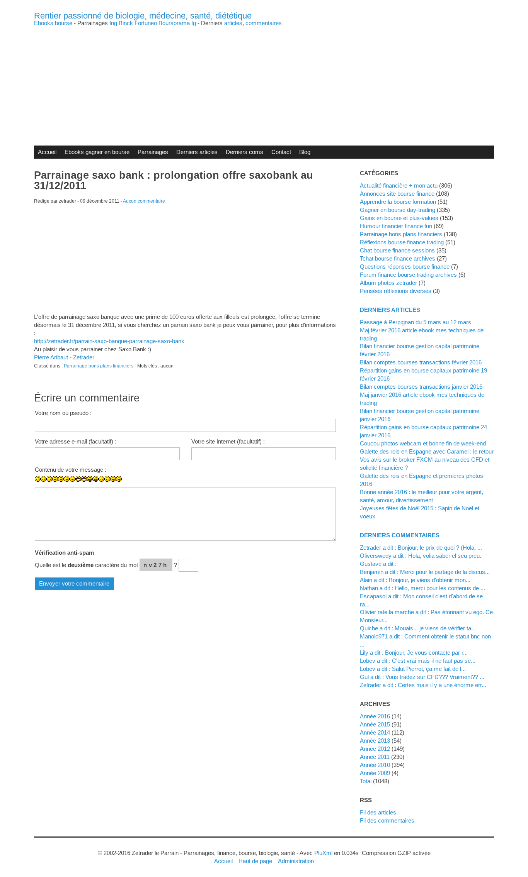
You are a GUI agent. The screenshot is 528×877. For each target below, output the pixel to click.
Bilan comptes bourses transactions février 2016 (421, 362)
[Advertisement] (264, 80)
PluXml (323, 853)
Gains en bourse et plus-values (399, 218)
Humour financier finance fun (396, 226)
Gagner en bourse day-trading (397, 210)
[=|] (61, 479)
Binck (126, 23)
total (366, 781)
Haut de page (255, 861)
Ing (113, 23)
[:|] (55, 479)
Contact (281, 152)
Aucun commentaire (144, 201)
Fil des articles (378, 812)
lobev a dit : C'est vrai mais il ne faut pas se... (417, 660)
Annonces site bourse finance (397, 193)
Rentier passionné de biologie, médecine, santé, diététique (143, 15)
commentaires (263, 23)
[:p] (119, 479)
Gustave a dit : (378, 563)
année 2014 (375, 732)
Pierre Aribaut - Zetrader (64, 357)
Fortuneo (146, 23)
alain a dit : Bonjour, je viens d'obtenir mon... (415, 580)
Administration (296, 861)
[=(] (72, 479)
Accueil (47, 152)
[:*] (148, 485)
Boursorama (174, 23)
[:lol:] (125, 485)
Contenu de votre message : (70, 469)
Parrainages (153, 152)
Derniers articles (197, 152)
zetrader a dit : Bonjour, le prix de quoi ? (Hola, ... (421, 547)
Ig (193, 23)
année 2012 (375, 748)
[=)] (49, 479)
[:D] (78, 479)
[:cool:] (142, 485)
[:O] (96, 479)
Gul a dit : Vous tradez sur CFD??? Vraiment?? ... (422, 677)
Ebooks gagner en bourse (97, 152)
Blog (304, 152)
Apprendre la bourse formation (398, 201)
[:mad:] (130, 485)
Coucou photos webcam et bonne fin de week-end (423, 443)
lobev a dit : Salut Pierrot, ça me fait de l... (413, 668)
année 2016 (375, 716)
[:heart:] (165, 485)
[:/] (107, 479)
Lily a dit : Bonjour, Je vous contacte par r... (414, 652)
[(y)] (177, 485)
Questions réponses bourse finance (405, 266)
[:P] (113, 479)
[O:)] (154, 485)
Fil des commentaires (387, 820)
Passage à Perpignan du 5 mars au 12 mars (415, 322)
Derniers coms (244, 152)
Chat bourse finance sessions (397, 250)
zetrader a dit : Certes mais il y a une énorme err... (423, 685)
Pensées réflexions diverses (395, 291)
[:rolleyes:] (136, 485)
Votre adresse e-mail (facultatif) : (75, 441)
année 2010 (375, 765)
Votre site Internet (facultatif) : (228, 441)
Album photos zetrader (388, 282)
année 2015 (375, 724)
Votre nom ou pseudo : (63, 413)
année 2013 (375, 740)
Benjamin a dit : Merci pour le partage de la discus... (425, 572)
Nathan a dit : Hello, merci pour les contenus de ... (422, 588)
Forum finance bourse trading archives (408, 274)
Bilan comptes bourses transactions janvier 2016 (421, 386)
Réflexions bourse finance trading (402, 242)
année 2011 (375, 756)
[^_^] (171, 485)
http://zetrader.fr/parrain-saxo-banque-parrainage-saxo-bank (109, 341)
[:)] (38, 479)
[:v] (159, 485)
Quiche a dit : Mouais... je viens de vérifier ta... (418, 628)
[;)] (101, 479)
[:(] (67, 479)
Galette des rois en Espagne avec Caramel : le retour (427, 451)
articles (233, 23)
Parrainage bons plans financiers (98, 366)
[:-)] (43, 479)
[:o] (90, 479)
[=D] (84, 479)
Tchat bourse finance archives (397, 258)
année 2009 (375, 773)
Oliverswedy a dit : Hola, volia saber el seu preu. (420, 555)
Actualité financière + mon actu (399, 185)
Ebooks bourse (53, 23)
